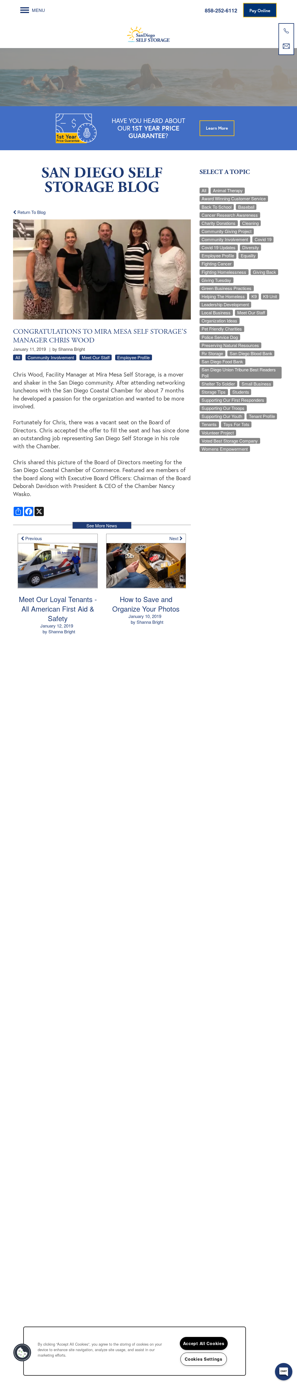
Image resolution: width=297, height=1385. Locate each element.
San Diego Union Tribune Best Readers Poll (239, 373)
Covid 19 (263, 239)
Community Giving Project (226, 231)
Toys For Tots (236, 424)
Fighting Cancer (216, 264)
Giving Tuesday (216, 280)
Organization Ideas (219, 321)
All (17, 357)
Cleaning (250, 223)
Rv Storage (212, 353)
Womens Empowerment (225, 449)
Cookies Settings (203, 1359)
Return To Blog (31, 212)
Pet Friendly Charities (222, 329)
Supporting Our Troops (223, 408)
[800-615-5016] (286, 31)
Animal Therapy (228, 190)
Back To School (216, 207)
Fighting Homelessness (224, 272)
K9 (254, 296)
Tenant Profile (262, 416)
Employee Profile (133, 357)
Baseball (246, 207)
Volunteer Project (218, 433)
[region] (134, 1351)
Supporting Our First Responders (233, 400)
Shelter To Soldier (218, 384)
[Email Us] (286, 46)
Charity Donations (219, 223)
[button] (260, 10)
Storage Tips (214, 392)
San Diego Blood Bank (251, 353)
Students (240, 392)
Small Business (256, 384)
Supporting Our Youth (222, 416)
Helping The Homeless (223, 296)
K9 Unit (270, 296)
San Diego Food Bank (222, 361)
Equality (248, 255)
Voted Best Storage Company (230, 441)
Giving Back (264, 272)
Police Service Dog (220, 337)
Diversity (250, 247)
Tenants (209, 424)
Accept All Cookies (203, 1343)
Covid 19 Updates (219, 247)
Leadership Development (225, 304)
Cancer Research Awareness (230, 215)
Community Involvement (51, 357)
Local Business (216, 312)
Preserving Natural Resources (230, 345)
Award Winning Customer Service (234, 198)
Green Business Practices (226, 288)
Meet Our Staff (96, 357)
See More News (101, 525)
